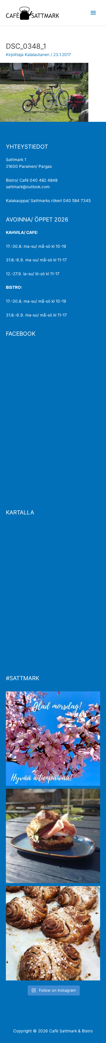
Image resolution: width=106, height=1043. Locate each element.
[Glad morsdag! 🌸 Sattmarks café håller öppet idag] (53, 738)
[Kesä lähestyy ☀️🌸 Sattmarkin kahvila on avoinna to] (53, 836)
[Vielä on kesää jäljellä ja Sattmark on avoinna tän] (53, 933)
